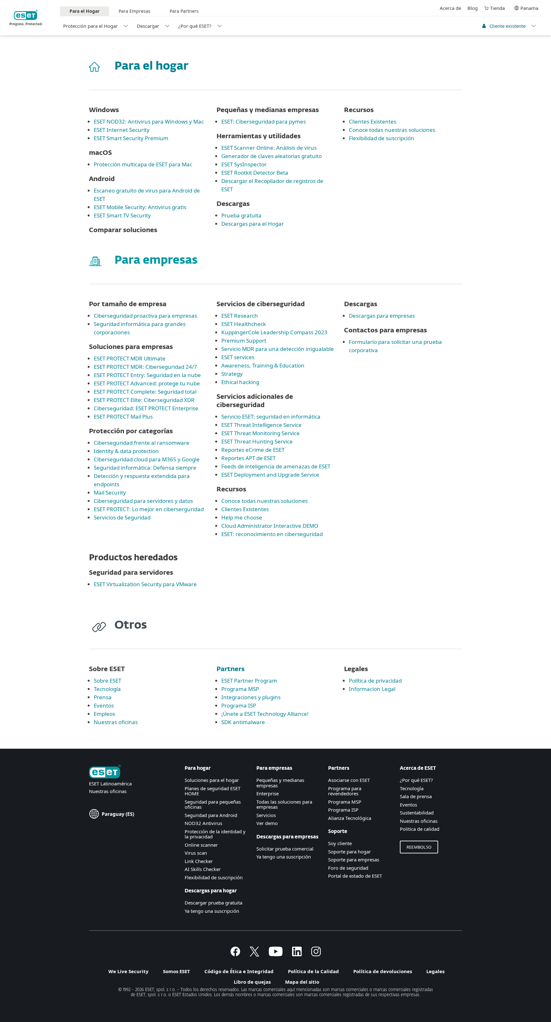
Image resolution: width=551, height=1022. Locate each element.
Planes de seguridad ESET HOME (212, 791)
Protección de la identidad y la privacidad (215, 834)
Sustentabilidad (417, 812)
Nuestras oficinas (108, 791)
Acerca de (450, 8)
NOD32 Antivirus (203, 823)
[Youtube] (275, 954)
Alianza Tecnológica (349, 818)
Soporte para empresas (353, 859)
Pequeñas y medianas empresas (280, 783)
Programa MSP (344, 802)
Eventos (408, 804)
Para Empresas (135, 11)
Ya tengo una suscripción (212, 911)
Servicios (266, 815)
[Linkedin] (296, 954)
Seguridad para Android (211, 815)
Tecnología (411, 788)
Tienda (497, 8)
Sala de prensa (416, 796)
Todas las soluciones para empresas (284, 804)
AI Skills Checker (203, 869)
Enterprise (267, 793)
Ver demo (267, 823)
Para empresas (156, 260)
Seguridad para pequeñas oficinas (213, 804)
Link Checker (199, 861)
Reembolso (419, 847)
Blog (472, 8)
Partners (231, 669)
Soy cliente (340, 843)
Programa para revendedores (344, 791)
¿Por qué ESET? (194, 26)
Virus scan (196, 853)
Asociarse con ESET (349, 780)
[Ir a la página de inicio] (105, 772)
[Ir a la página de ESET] (26, 18)
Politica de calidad (419, 829)
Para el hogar (151, 66)
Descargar (148, 26)
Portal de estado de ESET (355, 876)
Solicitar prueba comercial (284, 848)
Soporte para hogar (349, 851)
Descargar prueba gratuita (213, 902)
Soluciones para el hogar (212, 780)
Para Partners (184, 11)
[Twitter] (254, 954)
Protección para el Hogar (90, 26)
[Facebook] (235, 954)
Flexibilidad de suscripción (214, 877)
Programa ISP (343, 809)
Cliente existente (507, 26)
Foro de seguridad (348, 868)
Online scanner (201, 845)
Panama (529, 8)
